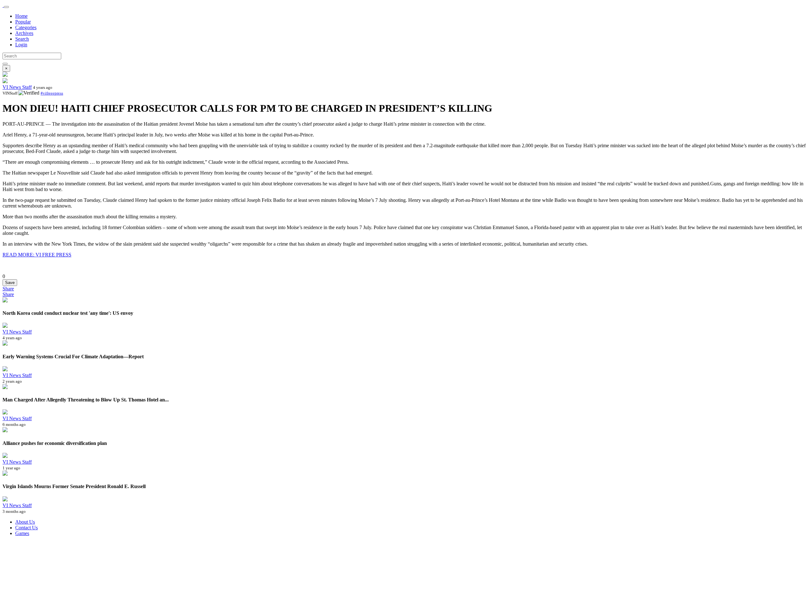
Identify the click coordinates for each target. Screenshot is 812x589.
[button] (8, 288)
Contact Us (26, 527)
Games (22, 533)
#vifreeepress (52, 93)
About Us (25, 522)
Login (21, 44)
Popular (23, 21)
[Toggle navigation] (6, 7)
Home (21, 16)
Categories (25, 27)
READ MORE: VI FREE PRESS (37, 254)
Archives (24, 33)
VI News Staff (17, 87)
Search (22, 39)
